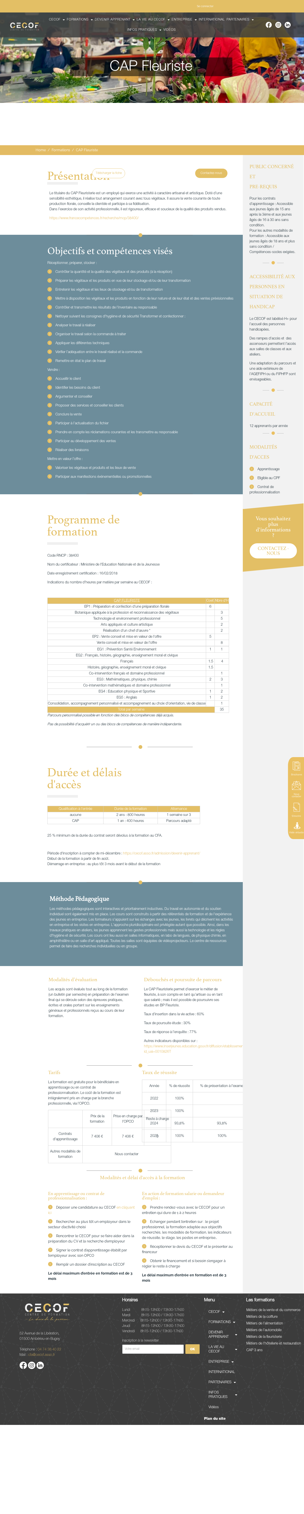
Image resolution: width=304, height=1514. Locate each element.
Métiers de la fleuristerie (264, 1336)
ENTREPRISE (182, 19)
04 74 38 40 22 (49, 1349)
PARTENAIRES (238, 19)
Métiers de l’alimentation (264, 1323)
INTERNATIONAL (212, 19)
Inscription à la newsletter (140, 1340)
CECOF (55, 19)
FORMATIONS (78, 19)
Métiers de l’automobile (264, 1330)
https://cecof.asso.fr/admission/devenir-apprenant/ (161, 853)
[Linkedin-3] (287, 25)
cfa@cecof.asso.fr (41, 1355)
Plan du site (215, 1418)
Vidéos (169, 30)
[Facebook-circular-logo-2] (268, 25)
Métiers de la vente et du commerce (273, 1310)
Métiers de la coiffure (262, 1316)
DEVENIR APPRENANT (113, 19)
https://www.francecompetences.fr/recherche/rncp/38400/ (94, 218)
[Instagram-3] (278, 25)
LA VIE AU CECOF (151, 19)
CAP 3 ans (254, 1350)
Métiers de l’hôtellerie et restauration (273, 1343)
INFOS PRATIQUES (142, 30)
